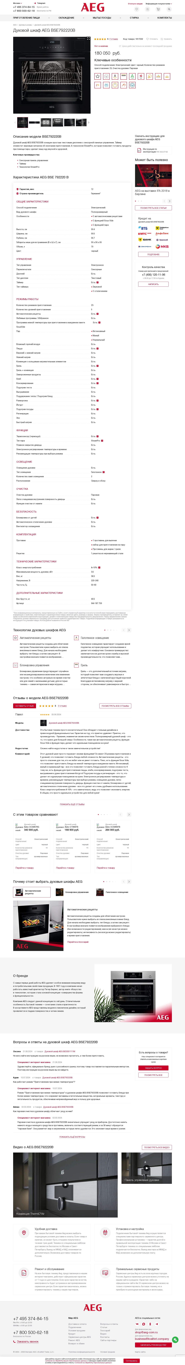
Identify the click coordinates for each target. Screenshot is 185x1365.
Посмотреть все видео (157, 1147)
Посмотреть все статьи (153, 208)
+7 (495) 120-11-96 (153, 274)
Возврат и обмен (76, 1344)
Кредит (71, 1334)
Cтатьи (103, 1327)
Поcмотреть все (153, 1075)
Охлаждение (66, 18)
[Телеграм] (157, 1324)
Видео (103, 1334)
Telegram (41, 3)
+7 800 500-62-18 (24, 10)
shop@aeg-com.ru (146, 1332)
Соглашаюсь (131, 1361)
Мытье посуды (102, 18)
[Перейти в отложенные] (136, 9)
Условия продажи (76, 1330)
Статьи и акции (135, 4)
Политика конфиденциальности (81, 1352)
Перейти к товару (24, 868)
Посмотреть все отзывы (115, 706)
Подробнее (153, 254)
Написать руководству (153, 1345)
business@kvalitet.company (152, 1338)
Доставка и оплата (77, 1324)
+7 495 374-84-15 (24, 7)
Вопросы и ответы (109, 1324)
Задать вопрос (153, 1068)
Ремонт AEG (74, 1340)
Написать (153, 284)
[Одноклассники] (150, 1324)
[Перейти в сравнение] (147, 9)
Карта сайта (140, 1352)
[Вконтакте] (137, 1324)
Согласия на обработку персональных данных (93, 1363)
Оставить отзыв (24, 706)
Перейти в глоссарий (77, 942)
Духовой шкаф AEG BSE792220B (57, 1077)
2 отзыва (113, 39)
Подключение (74, 1327)
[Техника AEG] (92, 7)
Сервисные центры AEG (79, 1337)
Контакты (104, 1337)
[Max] (144, 1324)
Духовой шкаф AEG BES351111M (60, 1051)
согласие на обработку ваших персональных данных (66, 1361)
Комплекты (165, 18)
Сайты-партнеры (108, 1340)
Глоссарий (105, 1330)
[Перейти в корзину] (158, 9)
